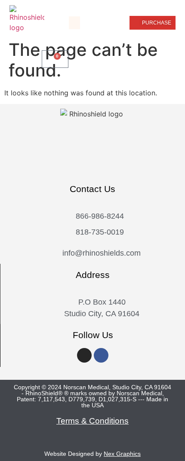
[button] (74, 22)
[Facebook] (101, 355)
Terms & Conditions (92, 420)
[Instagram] (84, 355)
